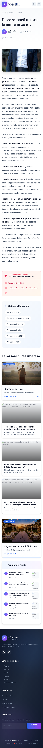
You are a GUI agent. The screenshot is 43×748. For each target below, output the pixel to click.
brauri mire (14, 312)
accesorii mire (15, 330)
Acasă (4, 13)
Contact (4, 700)
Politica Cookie (7, 703)
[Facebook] (4, 652)
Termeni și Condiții (8, 707)
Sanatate (7, 679)
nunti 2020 (14, 342)
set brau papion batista (19, 318)
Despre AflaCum (7, 696)
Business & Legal (10, 683)
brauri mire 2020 (16, 336)
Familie (11, 13)
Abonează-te (34, 726)
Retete (6, 669)
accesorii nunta (16, 324)
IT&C (6, 673)
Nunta (20, 13)
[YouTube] (9, 652)
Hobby (6, 676)
